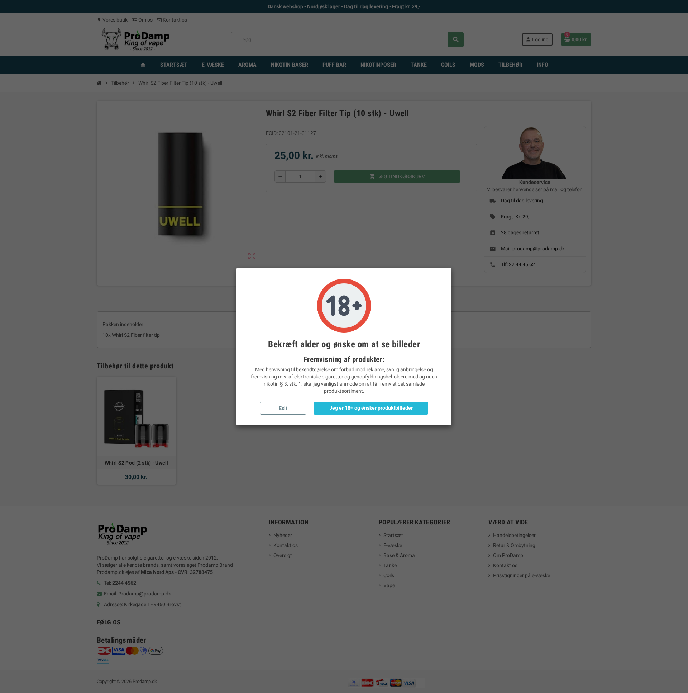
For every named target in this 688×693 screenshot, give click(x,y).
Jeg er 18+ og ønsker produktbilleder (371, 408)
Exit (283, 408)
